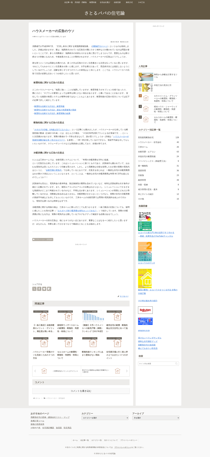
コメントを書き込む (81, 391)
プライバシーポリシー (128, 440)
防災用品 (67, 428)
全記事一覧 (84, 440)
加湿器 (59, 428)
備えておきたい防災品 (148, 348)
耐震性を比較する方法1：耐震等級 (49, 106)
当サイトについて (111, 440)
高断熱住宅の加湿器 (147, 345)
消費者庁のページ (100, 46)
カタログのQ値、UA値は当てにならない (52, 130)
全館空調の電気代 (53, 170)
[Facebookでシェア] (39, 289)
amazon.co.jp (144, 330)
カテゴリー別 (96, 440)
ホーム (75, 440)
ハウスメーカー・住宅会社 (43, 239)
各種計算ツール (37, 421)
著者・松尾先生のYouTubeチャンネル (156, 236)
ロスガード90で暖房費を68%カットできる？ (77, 211)
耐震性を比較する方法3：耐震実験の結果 (52, 113)
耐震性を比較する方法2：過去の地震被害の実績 (55, 110)
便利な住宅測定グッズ (148, 341)
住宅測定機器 (48, 428)
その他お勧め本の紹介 (148, 301)
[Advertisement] (81, 263)
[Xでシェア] (34, 289)
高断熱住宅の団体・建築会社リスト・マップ (50, 417)
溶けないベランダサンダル (149, 338)
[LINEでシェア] (44, 289)
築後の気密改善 (37, 424)
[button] (49, 289)
